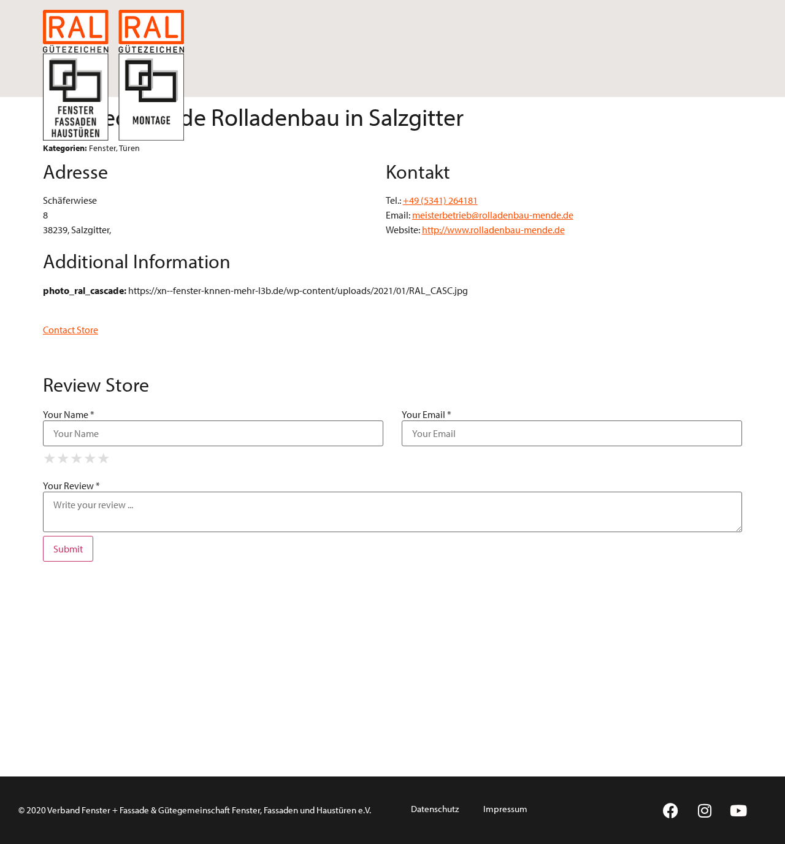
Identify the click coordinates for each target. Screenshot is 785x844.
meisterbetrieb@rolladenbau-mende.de (492, 215)
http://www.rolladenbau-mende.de (493, 229)
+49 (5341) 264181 (440, 200)
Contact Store (70, 329)
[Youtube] (738, 810)
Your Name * (68, 414)
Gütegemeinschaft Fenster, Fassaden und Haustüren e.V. (264, 810)
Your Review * (71, 485)
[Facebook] (671, 810)
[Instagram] (704, 810)
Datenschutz (435, 809)
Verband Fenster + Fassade (98, 810)
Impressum (505, 809)
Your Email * (426, 414)
